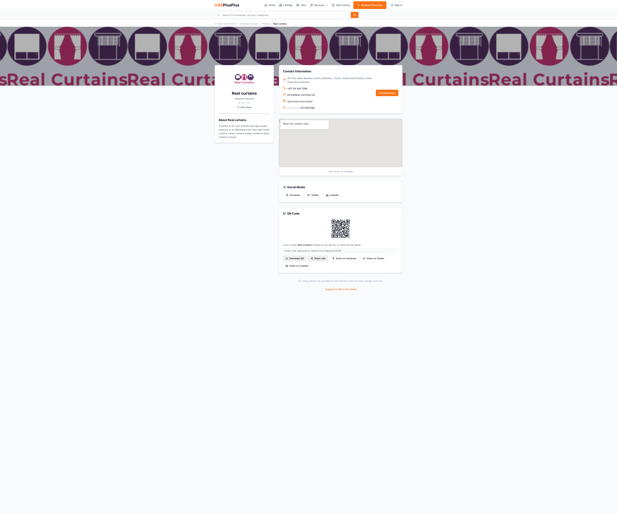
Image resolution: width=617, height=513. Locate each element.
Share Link (319, 258)
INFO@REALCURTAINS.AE (301, 95)
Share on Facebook (346, 258)
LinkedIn (334, 195)
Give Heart (246, 107)
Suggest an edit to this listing (340, 289)
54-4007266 (307, 107)
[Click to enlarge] (340, 228)
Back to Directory (227, 23)
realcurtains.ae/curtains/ (300, 101)
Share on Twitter (375, 258)
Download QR (296, 258)
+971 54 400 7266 (297, 88)
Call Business (387, 92)
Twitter (315, 195)
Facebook (295, 195)
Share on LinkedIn (298, 265)
